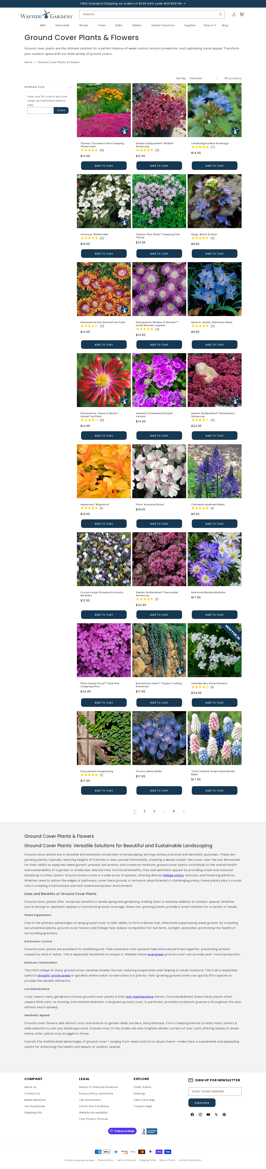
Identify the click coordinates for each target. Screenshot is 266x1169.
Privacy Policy (106, 1160)
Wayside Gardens (84, 1160)
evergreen (156, 954)
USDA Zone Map (144, 1100)
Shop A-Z (210, 25)
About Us (30, 1087)
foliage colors (173, 875)
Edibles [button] (137, 25)
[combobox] (152, 14)
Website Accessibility (93, 1112)
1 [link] (134, 811)
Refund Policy (167, 1160)
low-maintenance (139, 997)
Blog (225, 25)
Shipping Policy (147, 1160)
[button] (242, 14)
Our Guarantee (34, 1106)
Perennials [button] (62, 25)
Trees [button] (102, 25)
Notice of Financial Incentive (98, 1087)
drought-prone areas (54, 975)
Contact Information (189, 1160)
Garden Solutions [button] (163, 25)
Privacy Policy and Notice (96, 1093)
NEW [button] (43, 25)
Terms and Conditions (94, 1106)
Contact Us (32, 1093)
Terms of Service (126, 1160)
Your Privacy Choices (93, 1119)
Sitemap (139, 1093)
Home (28, 62)
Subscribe (202, 1103)
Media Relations (35, 1100)
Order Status (142, 1087)
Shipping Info (33, 1112)
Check (61, 110)
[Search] (220, 14)
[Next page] (184, 811)
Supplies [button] (190, 25)
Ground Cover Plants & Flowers (58, 62)
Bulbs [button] (119, 25)
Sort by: (181, 78)
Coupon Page (143, 1106)
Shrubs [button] (83, 25)
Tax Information (90, 1100)
